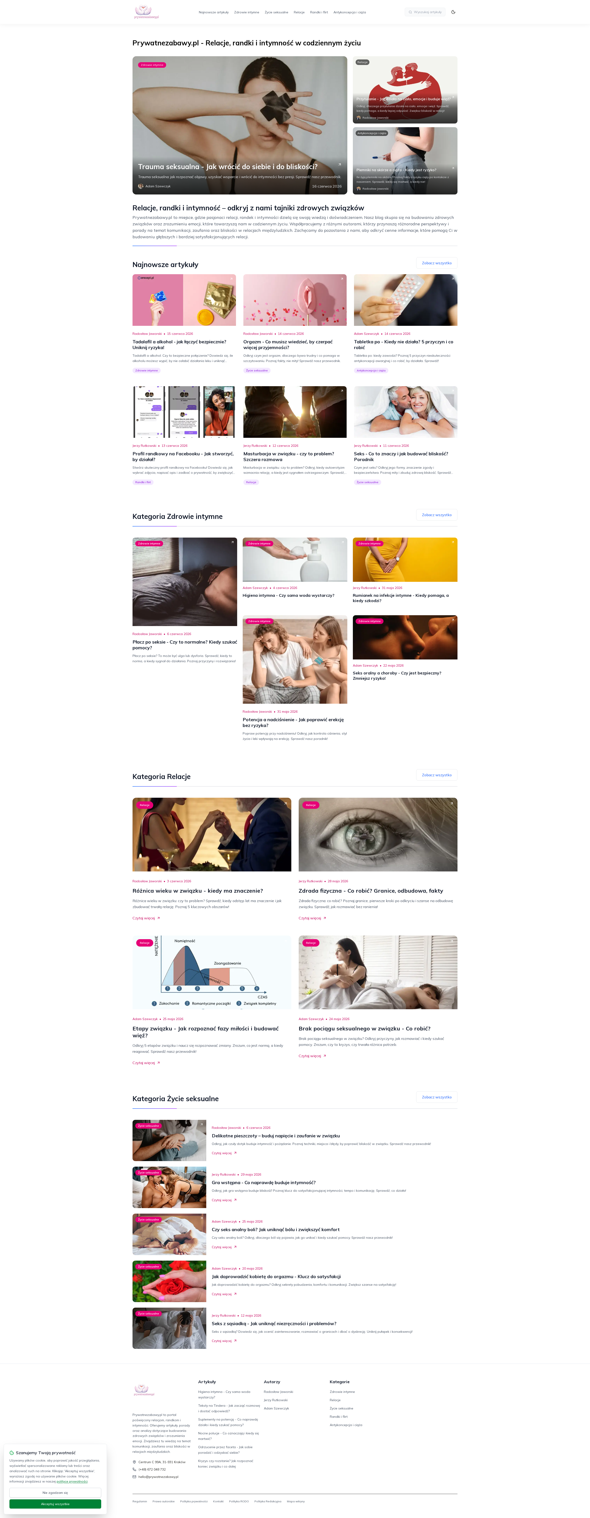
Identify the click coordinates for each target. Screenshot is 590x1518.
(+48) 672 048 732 (152, 1469)
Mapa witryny (296, 1501)
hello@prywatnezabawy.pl (158, 1477)
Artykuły (207, 1381)
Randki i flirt (319, 12)
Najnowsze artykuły (214, 12)
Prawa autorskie (164, 1501)
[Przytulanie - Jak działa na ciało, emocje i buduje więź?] (405, 90)
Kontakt (218, 1501)
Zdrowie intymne (246, 12)
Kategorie (340, 1381)
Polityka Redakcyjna (267, 1501)
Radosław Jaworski (147, 334)
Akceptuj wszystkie (55, 1504)
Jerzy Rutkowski (144, 446)
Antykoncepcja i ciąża (349, 12)
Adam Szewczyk (366, 334)
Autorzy (272, 1381)
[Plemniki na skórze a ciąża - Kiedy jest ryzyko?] (405, 160)
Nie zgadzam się (55, 1493)
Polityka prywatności (194, 1501)
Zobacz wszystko (437, 263)
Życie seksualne (276, 12)
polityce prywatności (72, 1481)
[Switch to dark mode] (453, 12)
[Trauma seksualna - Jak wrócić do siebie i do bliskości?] (240, 125)
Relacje (299, 12)
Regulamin (140, 1501)
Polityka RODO (239, 1501)
